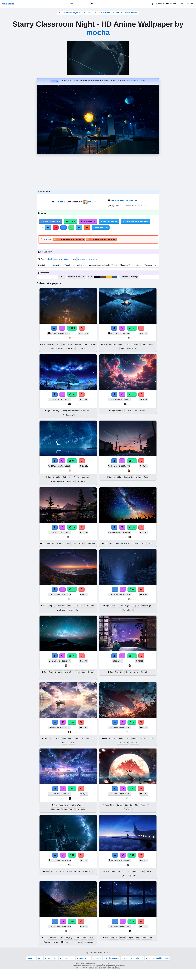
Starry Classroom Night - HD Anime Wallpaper (118, 13)
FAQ (40, 958)
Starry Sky (50, 344)
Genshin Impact (68, 415)
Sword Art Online (57, 348)
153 (133, 527)
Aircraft (135, 871)
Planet (60, 265)
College (114, 265)
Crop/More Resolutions (135, 221)
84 (73, 921)
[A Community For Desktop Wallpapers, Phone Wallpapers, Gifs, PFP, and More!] (60, 13)
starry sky (58, 259)
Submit (161, 4)
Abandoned (134, 732)
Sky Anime (81, 348)
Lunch (84, 265)
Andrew (75, 732)
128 (73, 527)
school (49, 259)
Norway (56, 942)
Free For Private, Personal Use (123, 200)
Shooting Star (129, 477)
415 (133, 328)
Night (70, 344)
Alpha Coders (8, 4)
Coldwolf (135, 470)
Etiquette (97, 958)
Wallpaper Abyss (71, 13)
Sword (85, 344)
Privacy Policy (51, 958)
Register (189, 4)
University (106, 265)
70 (73, 722)
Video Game (85, 411)
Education (123, 265)
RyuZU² (92, 202)
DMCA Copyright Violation (132, 958)
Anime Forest (128, 610)
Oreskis (75, 404)
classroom (82, 259)
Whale (121, 738)
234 (133, 394)
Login (182, 4)
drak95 (75, 338)
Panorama (90, 606)
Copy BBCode (101, 228)
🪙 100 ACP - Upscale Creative (69, 239)
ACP (45, 239)
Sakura (119, 805)
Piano (64, 743)
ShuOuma (135, 865)
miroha (134, 537)
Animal (150, 738)
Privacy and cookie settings (157, 958)
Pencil (67, 265)
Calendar (91, 265)
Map (49, 265)
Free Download (51, 221)
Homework (76, 265)
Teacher (132, 265)
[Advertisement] (98, 171)
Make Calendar (109, 221)
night (66, 259)
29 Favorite (89, 221)
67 (132, 722)
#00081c (97, 277)
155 (133, 461)
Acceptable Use (83, 958)
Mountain (50, 543)
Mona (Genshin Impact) (70, 411)
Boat (144, 344)
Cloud (129, 411)
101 (133, 656)
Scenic (127, 344)
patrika (75, 798)
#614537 (103, 277)
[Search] (92, 4)
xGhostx (75, 599)
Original (144, 672)
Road (84, 672)
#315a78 (114, 277)
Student (140, 265)
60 (132, 789)
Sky (58, 344)
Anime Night (70, 348)
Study (153, 265)
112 (73, 589)
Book (54, 265)
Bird (64, 477)
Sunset (134, 738)
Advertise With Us (111, 958)
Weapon (78, 344)
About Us (31, 958)
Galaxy (142, 411)
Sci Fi (144, 543)
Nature (81, 543)
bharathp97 (75, 537)
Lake (120, 344)
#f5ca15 (109, 277)
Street (146, 477)
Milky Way (125, 543)
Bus (98, 265)
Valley (91, 938)
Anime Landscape (57, 481)
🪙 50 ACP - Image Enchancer (101, 239)
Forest (120, 606)
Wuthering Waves (77, 805)
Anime (73, 259)
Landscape (85, 477)
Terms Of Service (67, 958)
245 (73, 461)
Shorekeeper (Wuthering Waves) (63, 809)
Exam (147, 265)
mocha (98, 32)
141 (73, 656)
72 (73, 855)
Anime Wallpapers (89, 13)
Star (63, 344)
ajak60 (135, 665)
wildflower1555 (75, 665)
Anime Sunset (123, 743)
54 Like (71, 221)
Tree (149, 805)
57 (132, 855)
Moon (112, 805)
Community (173, 4)
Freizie (75, 470)
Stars (136, 411)
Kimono (128, 672)
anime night (93, 259)
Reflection (136, 344)
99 (132, 589)
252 (73, 394)
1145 (73, 328)
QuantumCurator (135, 404)
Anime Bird (71, 481)
